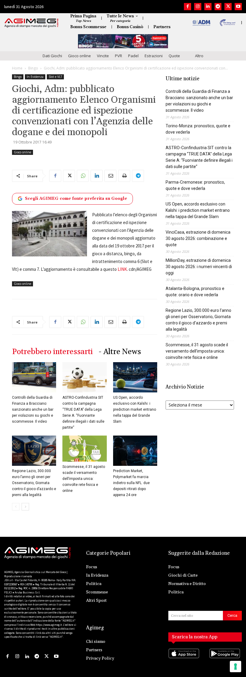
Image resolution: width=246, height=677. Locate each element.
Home (17, 68)
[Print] (124, 176)
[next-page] (25, 506)
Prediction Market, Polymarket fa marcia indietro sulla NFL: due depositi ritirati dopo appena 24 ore (131, 483)
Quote (174, 55)
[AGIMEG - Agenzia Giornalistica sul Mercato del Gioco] (31, 23)
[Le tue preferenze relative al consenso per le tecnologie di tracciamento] (235, 666)
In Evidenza (35, 77)
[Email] (110, 176)
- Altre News (120, 351)
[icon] (184, 659)
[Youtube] (238, 6)
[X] (228, 6)
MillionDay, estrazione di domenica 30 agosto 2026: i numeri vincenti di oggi (199, 266)
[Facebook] (187, 6)
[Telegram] (218, 6)
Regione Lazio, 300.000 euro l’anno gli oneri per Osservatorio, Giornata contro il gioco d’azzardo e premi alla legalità (34, 483)
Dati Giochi (52, 55)
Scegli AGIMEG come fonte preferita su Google (76, 198)
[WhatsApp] (83, 176)
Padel (133, 55)
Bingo (33, 68)
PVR (118, 55)
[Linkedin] (208, 6)
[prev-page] (16, 506)
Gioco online (79, 55)
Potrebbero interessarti (52, 351)
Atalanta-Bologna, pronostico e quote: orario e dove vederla (195, 291)
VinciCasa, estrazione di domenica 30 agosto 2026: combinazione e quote (198, 238)
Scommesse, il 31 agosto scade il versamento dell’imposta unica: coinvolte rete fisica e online (83, 479)
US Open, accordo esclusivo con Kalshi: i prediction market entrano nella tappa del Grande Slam (134, 409)
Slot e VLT (55, 77)
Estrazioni (154, 55)
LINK (122, 269)
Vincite (103, 55)
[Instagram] (197, 6)
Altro (199, 55)
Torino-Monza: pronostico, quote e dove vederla (198, 129)
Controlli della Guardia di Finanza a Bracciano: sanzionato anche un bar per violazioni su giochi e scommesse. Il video (32, 409)
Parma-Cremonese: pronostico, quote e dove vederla (195, 185)
